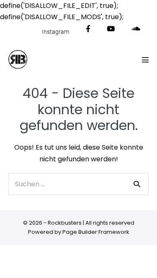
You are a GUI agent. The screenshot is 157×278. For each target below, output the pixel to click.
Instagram (55, 31)
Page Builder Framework (95, 232)
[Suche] (136, 183)
